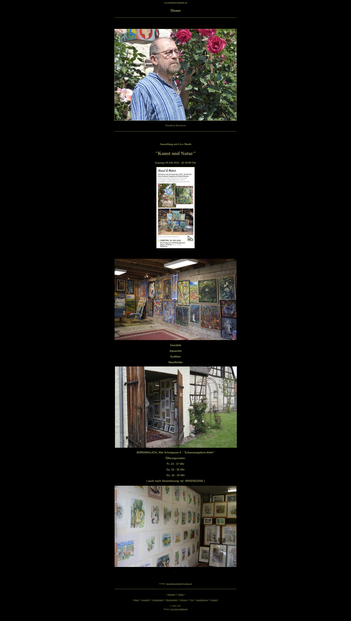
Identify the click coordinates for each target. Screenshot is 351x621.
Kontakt (214, 600)
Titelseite (171, 594)
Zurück (181, 594)
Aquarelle (145, 600)
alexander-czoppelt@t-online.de (179, 584)
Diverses (183, 600)
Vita (191, 600)
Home (136, 600)
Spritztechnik (157, 600)
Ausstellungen (202, 600)
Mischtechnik (171, 600)
